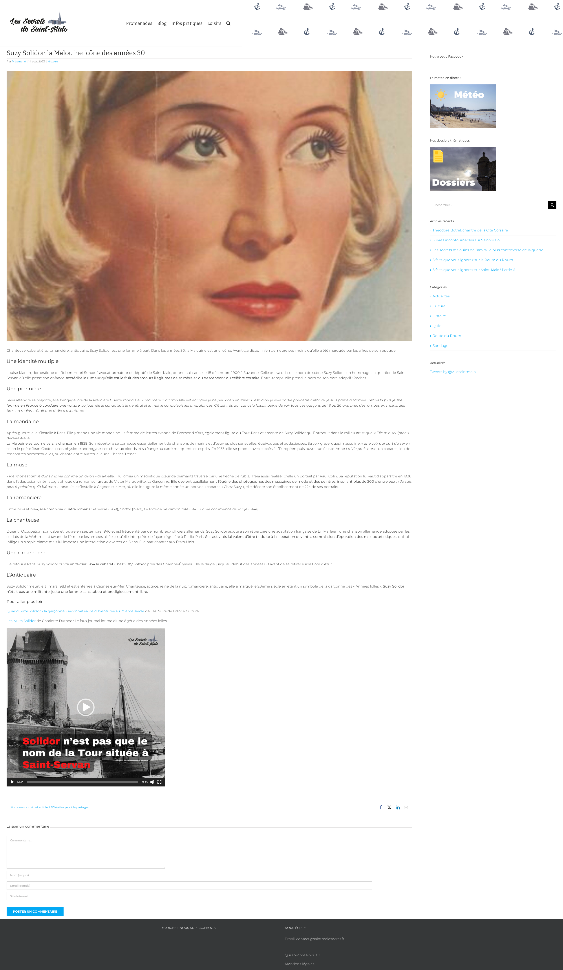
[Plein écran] (159, 782)
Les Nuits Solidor (21, 621)
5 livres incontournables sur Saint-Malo (466, 240)
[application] (86, 707)
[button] (228, 23)
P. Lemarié (19, 61)
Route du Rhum (447, 336)
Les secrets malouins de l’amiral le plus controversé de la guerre (488, 250)
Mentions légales (299, 964)
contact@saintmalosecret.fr (320, 939)
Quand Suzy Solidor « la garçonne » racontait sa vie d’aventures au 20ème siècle (75, 611)
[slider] (82, 782)
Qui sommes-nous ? (302, 955)
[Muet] (152, 782)
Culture (439, 306)
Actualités (441, 296)
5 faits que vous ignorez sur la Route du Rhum (473, 260)
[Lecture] (12, 782)
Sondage (440, 346)
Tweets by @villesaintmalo (453, 372)
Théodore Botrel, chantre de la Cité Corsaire (470, 230)
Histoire (53, 61)
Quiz (437, 326)
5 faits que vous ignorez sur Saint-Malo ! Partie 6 (474, 270)
